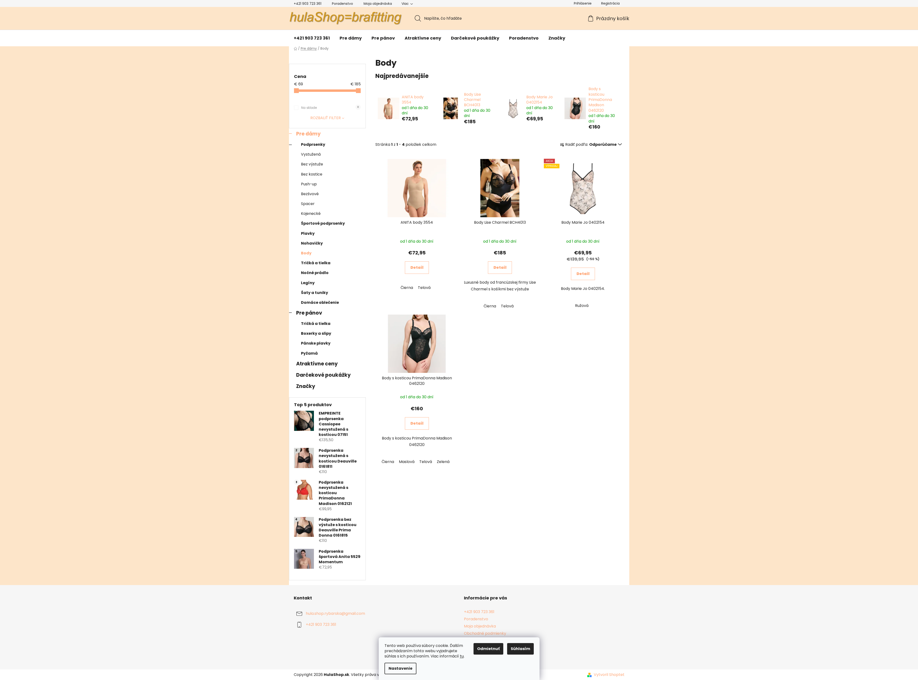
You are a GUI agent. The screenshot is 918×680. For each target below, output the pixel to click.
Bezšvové (310, 194)
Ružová (581, 305)
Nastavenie (400, 668)
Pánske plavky (315, 343)
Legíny (308, 283)
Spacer (308, 203)
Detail (416, 267)
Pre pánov (309, 312)
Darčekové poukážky (323, 374)
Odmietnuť (488, 648)
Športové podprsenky (323, 223)
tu (462, 656)
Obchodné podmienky (485, 633)
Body (306, 253)
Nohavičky (312, 243)
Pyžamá (309, 353)
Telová (424, 287)
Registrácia (610, 3)
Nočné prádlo (315, 273)
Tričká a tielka (315, 263)
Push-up (309, 184)
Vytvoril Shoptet (609, 674)
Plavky (308, 233)
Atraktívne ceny (317, 363)
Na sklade (330, 107)
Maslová (406, 461)
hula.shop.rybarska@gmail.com (335, 613)
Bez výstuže (312, 164)
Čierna (407, 287)
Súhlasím (520, 648)
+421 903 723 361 (307, 3)
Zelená (443, 461)
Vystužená (311, 154)
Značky (305, 386)
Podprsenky (313, 144)
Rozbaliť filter (325, 118)
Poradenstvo (342, 3)
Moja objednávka (378, 3)
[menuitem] (312, 38)
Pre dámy (308, 133)
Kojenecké (311, 213)
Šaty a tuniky (314, 292)
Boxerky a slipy (316, 333)
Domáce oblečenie (320, 302)
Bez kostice (311, 174)
